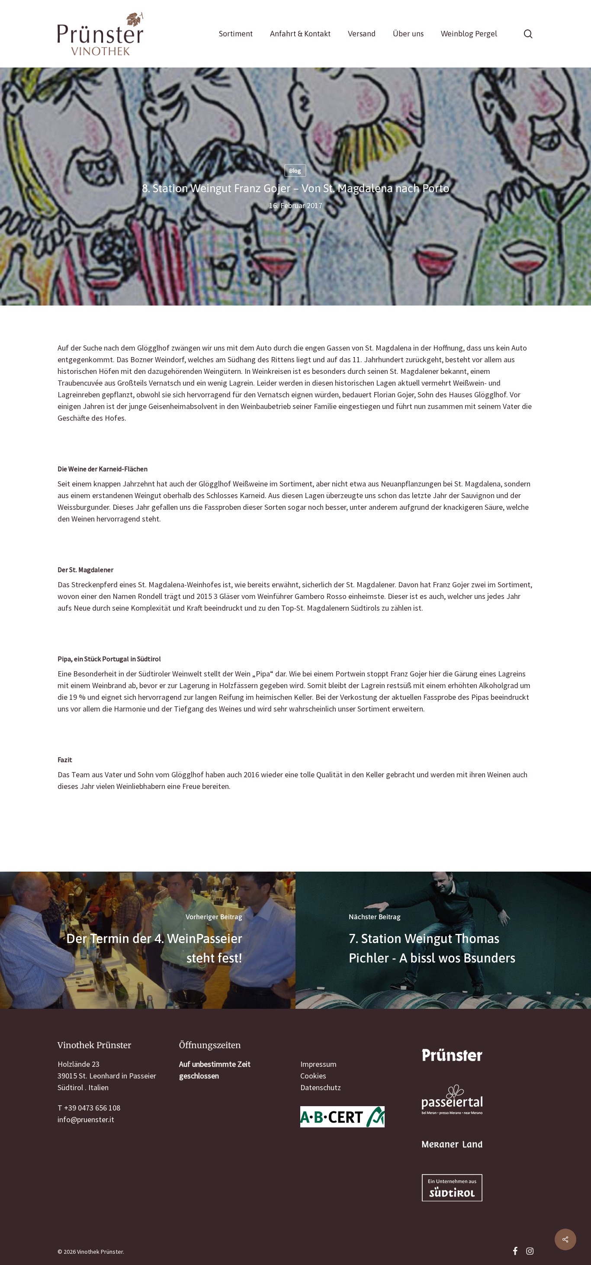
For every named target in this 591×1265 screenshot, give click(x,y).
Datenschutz (320, 1087)
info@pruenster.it (86, 1119)
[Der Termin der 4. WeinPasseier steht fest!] (148, 940)
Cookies (313, 1076)
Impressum (318, 1064)
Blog (295, 170)
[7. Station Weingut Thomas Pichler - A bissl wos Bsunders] (443, 940)
